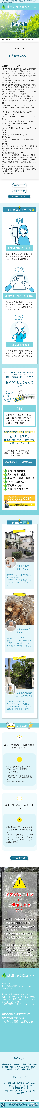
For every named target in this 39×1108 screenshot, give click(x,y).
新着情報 (11, 1083)
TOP (4, 1083)
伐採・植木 (13, 1085)
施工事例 (20, 1083)
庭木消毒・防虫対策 (20, 1088)
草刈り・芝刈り (26, 1085)
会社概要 (20, 1093)
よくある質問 (31, 1090)
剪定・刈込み (31, 1083)
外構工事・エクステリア (14, 1090)
